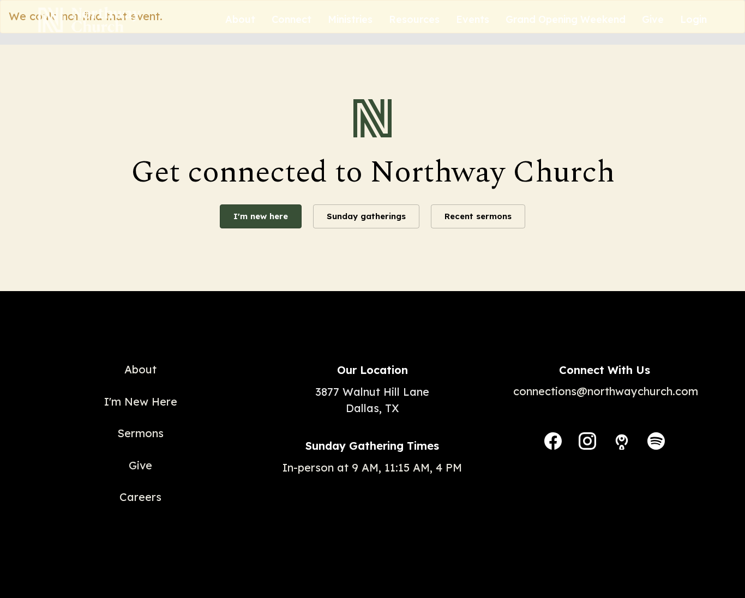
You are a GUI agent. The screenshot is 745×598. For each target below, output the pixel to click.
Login (693, 19)
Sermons (140, 433)
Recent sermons (478, 216)
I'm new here (260, 216)
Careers (140, 497)
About (240, 19)
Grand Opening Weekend (566, 19)
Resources (414, 19)
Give (653, 19)
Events (472, 19)
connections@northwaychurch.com (605, 391)
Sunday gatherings (366, 216)
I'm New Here (140, 401)
